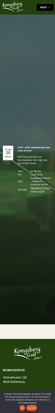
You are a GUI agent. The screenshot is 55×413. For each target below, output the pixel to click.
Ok (22, 408)
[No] (51, 401)
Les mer (31, 408)
